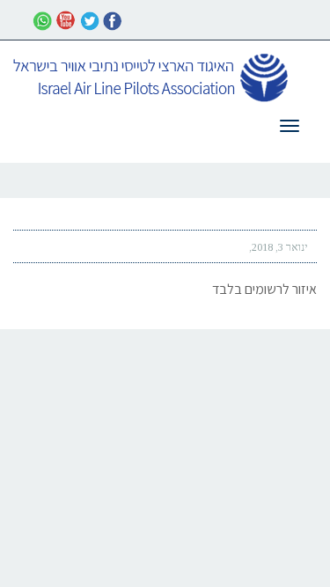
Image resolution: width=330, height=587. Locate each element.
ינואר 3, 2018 (280, 247)
